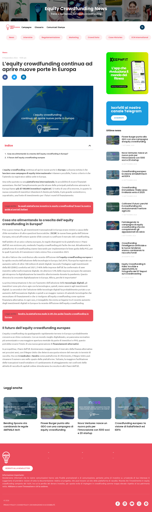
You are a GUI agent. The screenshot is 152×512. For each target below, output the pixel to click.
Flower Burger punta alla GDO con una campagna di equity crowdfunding (135, 139)
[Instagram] (139, 503)
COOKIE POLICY (23, 505)
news (11, 37)
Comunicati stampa (56, 27)
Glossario (39, 27)
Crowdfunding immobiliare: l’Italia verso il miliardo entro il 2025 (134, 190)
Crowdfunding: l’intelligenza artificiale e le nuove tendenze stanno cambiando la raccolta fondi (134, 248)
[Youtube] (132, 503)
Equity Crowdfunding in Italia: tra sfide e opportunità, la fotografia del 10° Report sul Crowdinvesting (134, 269)
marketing (74, 37)
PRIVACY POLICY (10, 505)
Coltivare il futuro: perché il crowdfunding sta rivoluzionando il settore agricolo (135, 207)
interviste (27, 37)
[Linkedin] (125, 503)
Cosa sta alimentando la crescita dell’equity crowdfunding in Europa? (37, 153)
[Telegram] (146, 503)
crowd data (93, 37)
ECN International (140, 37)
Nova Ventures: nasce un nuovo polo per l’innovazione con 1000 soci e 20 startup (134, 156)
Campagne (26, 27)
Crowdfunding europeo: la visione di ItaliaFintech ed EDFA (134, 174)
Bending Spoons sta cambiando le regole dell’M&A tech (16, 426)
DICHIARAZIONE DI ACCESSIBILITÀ (42, 505)
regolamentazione (51, 37)
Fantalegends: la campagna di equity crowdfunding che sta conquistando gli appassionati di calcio (133, 227)
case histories (115, 37)
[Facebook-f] (117, 503)
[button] (142, 27)
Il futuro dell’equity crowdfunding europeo (26, 157)
